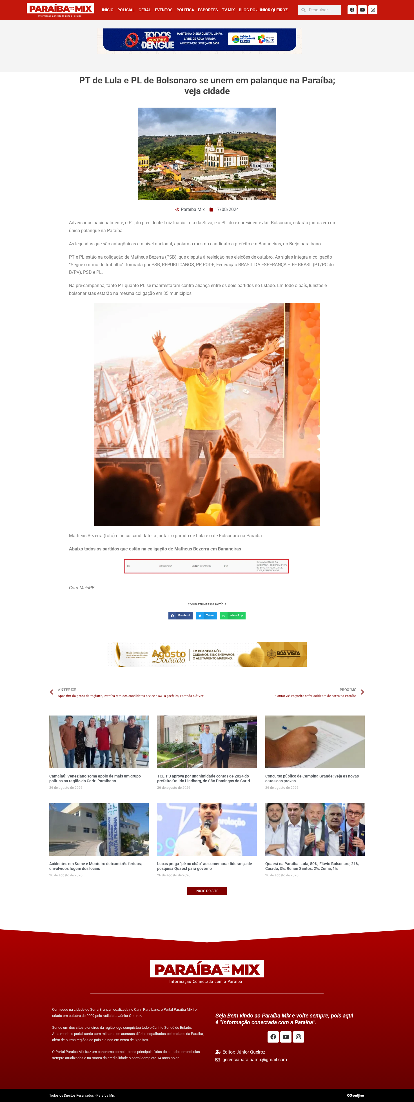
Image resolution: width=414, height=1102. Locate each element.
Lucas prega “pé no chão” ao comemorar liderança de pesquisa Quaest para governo (204, 866)
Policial (126, 10)
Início (107, 10)
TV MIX (228, 10)
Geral (145, 10)
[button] (180, 615)
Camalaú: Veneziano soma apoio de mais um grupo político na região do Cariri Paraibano (95, 778)
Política (185, 10)
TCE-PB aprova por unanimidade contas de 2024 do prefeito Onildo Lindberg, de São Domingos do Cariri (203, 778)
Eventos (164, 10)
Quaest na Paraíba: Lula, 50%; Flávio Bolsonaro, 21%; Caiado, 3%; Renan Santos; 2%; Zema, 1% (312, 866)
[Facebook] (352, 9)
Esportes (208, 10)
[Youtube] (362, 9)
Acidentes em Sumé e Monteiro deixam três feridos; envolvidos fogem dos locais (95, 866)
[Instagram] (372, 9)
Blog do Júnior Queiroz (263, 10)
